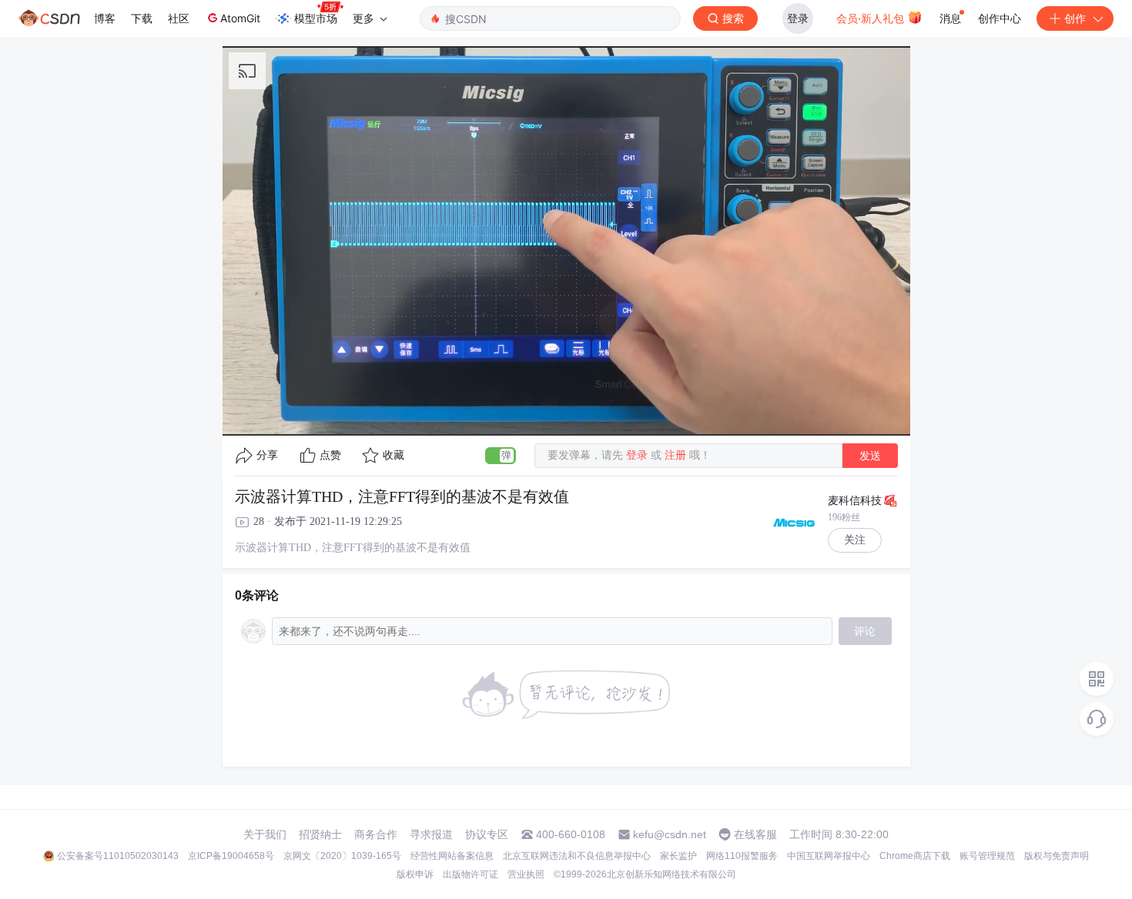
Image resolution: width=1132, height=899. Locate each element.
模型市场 (315, 18)
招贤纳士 (320, 834)
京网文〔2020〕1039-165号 (342, 856)
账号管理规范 (987, 856)
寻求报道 (431, 834)
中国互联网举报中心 (828, 856)
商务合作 (375, 834)
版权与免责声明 (1056, 856)
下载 (141, 18)
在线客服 (755, 834)
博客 (105, 18)
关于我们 (264, 834)
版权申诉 (415, 874)
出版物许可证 (470, 874)
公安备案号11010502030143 (118, 856)
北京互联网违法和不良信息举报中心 (577, 856)
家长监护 (678, 856)
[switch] (500, 455)
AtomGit (240, 18)
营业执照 (525, 874)
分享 (267, 455)
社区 (178, 18)
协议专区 (486, 834)
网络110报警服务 (742, 856)
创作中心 (999, 18)
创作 (1075, 18)
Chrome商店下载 (914, 856)
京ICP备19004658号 (231, 856)
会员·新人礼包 (871, 18)
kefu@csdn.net (669, 834)
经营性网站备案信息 (452, 856)
